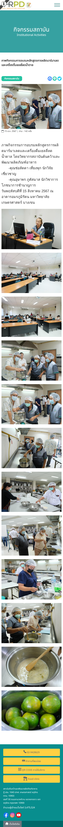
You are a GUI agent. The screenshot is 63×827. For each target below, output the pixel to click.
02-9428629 (33, 752)
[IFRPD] (17, 4)
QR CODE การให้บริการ (33, 770)
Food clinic (33, 779)
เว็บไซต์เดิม (14, 824)
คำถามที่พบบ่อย (33, 761)
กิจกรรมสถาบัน (11, 78)
